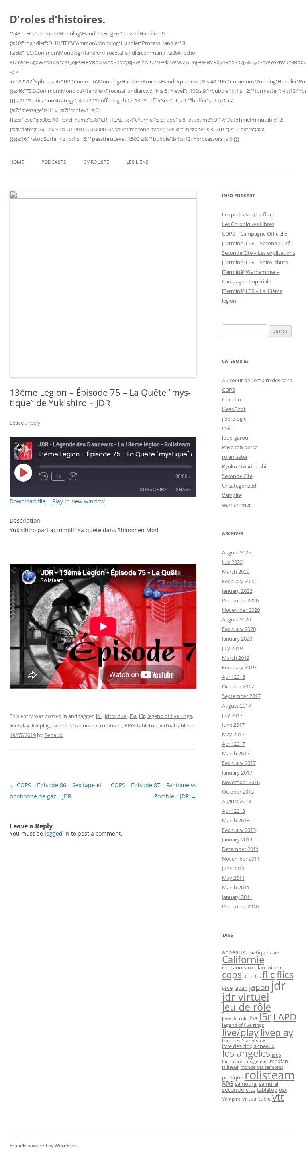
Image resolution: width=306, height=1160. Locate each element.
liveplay (41, 725)
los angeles (246, 1053)
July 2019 (232, 648)
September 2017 (241, 696)
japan (240, 987)
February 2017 (239, 763)
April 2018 (233, 676)
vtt (278, 1097)
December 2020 (240, 600)
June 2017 (233, 724)
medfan (279, 1061)
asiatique (257, 952)
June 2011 (233, 868)
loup (276, 1055)
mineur (230, 1066)
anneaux (233, 952)
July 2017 (232, 715)
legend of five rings (169, 716)
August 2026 (236, 552)
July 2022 (232, 562)
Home (17, 162)
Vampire (232, 495)
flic (268, 974)
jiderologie (234, 418)
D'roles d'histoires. (57, 19)
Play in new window (78, 501)
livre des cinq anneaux (248, 1046)
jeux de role (235, 1019)
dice (247, 976)
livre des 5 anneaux (75, 725)
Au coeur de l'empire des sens (257, 380)
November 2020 (241, 609)
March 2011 (235, 887)
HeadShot (234, 409)
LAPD (284, 1017)
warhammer (236, 504)
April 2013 (233, 810)
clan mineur (269, 967)
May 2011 (233, 877)
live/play (19, 725)
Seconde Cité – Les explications (258, 252)
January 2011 (237, 896)
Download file (28, 501)
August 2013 (236, 801)
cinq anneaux (238, 967)
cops (232, 975)
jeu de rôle (246, 1006)
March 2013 (235, 820)
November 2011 (241, 858)
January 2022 (237, 590)
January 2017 (237, 772)
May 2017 (233, 734)
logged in (57, 833)
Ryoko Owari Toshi (244, 466)
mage (252, 1061)
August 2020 (236, 619)
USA (283, 1090)
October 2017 (238, 686)
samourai (246, 1083)
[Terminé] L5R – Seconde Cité (256, 243)
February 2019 (239, 667)
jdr (99, 716)
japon (259, 987)
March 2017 (235, 753)
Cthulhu (231, 399)
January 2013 (237, 839)
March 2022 (235, 571)
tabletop (147, 725)
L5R (226, 428)
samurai (268, 1083)
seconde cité (238, 1089)
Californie (243, 959)
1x (58, 476)
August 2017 (236, 705)
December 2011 (240, 849)
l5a (133, 716)
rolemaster (235, 456)
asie (274, 952)
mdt (264, 1061)
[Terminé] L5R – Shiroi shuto (255, 262)
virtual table (174, 725)
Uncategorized (239, 485)
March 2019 (235, 657)
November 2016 (241, 782)
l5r (142, 716)
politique (232, 1077)
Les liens (138, 162)
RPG (130, 725)
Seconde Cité (237, 476)
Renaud (53, 735)
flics (285, 974)
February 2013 (239, 830)
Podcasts (53, 162)
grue (227, 987)
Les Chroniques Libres (248, 224)
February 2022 (239, 581)
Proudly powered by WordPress (44, 1145)
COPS (228, 389)
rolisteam (111, 725)
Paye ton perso (240, 447)
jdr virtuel (116, 716)
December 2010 (240, 906)
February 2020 (239, 629)
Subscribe (153, 489)
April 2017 (233, 743)
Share (183, 489)
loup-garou (235, 437)
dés (257, 976)
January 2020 (237, 638)
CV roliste (96, 162)
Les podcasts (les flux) (248, 214)
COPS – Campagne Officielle (254, 233)
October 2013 (238, 791)
